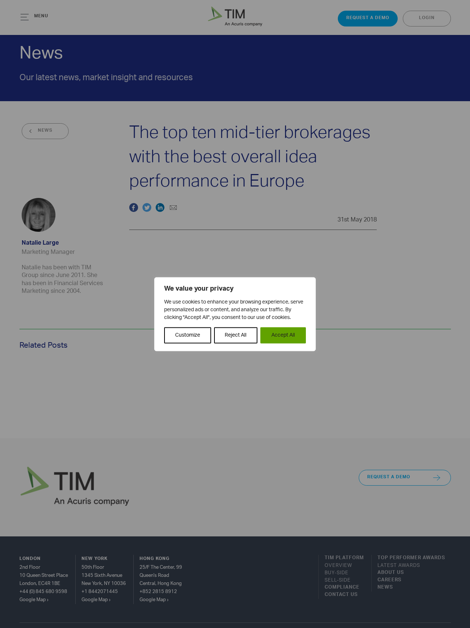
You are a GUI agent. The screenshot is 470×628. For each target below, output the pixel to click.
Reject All (235, 335)
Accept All (283, 335)
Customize (187, 335)
